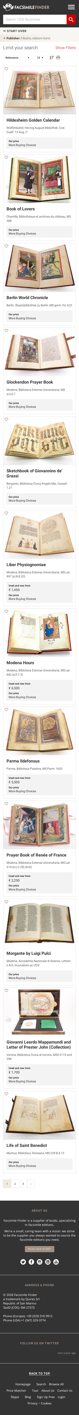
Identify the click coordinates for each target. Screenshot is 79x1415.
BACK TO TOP (39, 1373)
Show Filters (65, 48)
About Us (48, 1390)
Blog (28, 1397)
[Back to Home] (26, 7)
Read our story (39, 1249)
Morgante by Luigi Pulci (29, 953)
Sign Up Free (46, 1397)
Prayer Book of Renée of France (36, 855)
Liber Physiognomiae (26, 564)
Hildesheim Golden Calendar (33, 120)
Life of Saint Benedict (27, 1145)
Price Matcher (16, 1390)
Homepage (23, 1384)
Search (41, 1384)
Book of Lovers (21, 208)
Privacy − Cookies (40, 1403)
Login (61, 1397)
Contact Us (64, 1390)
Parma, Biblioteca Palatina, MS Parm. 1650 (34, 768)
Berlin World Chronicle (27, 297)
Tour (35, 1390)
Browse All (56, 1384)
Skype (15, 1397)
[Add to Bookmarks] (6, 69)
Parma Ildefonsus (23, 761)
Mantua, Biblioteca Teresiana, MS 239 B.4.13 (35, 1153)
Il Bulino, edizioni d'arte (28, 38)
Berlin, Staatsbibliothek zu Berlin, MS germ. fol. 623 (39, 305)
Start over (16, 31)
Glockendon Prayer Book (30, 382)
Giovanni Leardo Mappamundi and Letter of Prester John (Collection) (39, 1044)
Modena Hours (20, 662)
